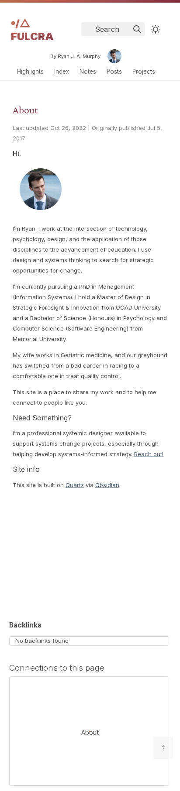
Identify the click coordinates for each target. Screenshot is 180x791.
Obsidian (107, 484)
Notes (88, 71)
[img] (137, 29)
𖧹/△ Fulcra (32, 30)
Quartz (75, 484)
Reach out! (148, 453)
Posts (114, 71)
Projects (143, 71)
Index (61, 71)
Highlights (30, 71)
